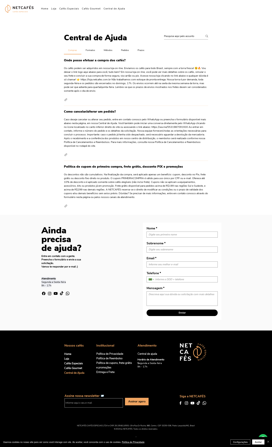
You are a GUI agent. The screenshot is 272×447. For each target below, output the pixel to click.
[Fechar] (268, 441)
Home (67, 354)
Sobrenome (156, 243)
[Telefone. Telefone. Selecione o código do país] (152, 279)
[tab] (72, 50)
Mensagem (155, 288)
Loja (66, 359)
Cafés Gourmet (73, 368)
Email (151, 258)
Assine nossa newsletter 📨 (84, 395)
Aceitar (258, 442)
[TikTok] (61, 293)
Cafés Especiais (73, 363)
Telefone (154, 273)
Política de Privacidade (133, 442)
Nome (152, 228)
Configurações (240, 442)
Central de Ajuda (74, 373)
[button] (66, 100)
